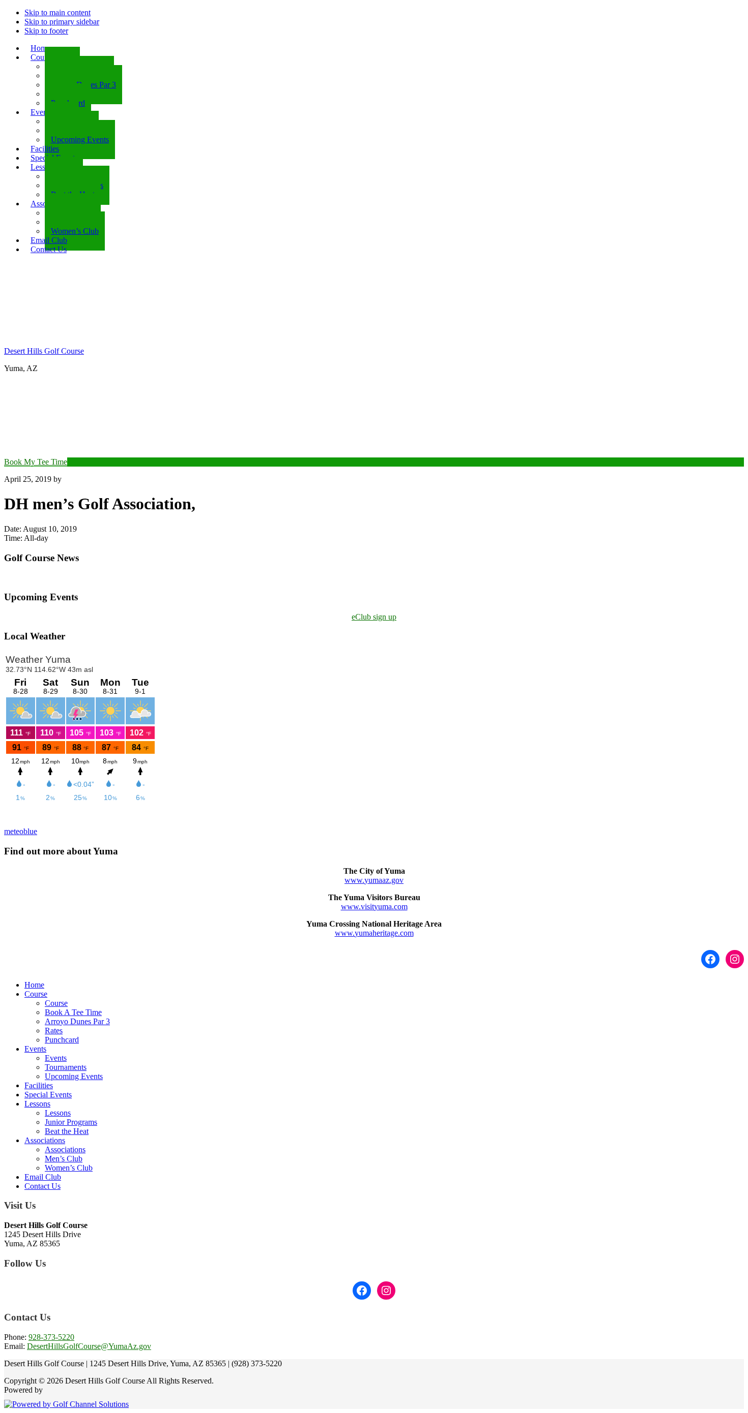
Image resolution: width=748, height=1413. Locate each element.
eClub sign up (374, 616)
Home (34, 984)
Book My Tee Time (35, 461)
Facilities (38, 1085)
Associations (44, 1140)
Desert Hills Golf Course (44, 351)
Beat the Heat (67, 1131)
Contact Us (42, 1186)
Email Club (42, 1177)
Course (35, 994)
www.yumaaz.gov (374, 880)
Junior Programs (71, 1122)
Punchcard (62, 1039)
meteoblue (20, 831)
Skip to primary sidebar (61, 21)
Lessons (37, 1103)
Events (35, 1049)
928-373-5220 (51, 1337)
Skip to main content (57, 12)
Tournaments (66, 1067)
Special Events (48, 1094)
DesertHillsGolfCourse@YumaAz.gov (89, 1346)
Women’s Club (69, 1167)
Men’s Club (63, 1158)
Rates (54, 1030)
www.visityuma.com (374, 906)
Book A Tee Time (73, 1012)
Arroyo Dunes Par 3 (77, 1021)
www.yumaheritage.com (374, 933)
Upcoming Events (74, 1076)
